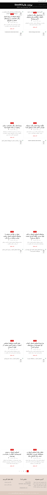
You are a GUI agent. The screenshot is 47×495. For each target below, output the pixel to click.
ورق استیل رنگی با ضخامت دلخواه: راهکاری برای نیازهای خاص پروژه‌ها (35, 17)
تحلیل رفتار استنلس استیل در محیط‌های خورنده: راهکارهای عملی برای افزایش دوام (35, 454)
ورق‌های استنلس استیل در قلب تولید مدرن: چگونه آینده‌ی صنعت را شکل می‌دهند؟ (35, 236)
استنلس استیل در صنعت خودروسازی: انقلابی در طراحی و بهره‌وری (12, 454)
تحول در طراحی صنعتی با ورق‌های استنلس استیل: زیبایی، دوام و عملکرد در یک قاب (12, 236)
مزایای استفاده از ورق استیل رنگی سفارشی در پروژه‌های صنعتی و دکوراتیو (12, 18)
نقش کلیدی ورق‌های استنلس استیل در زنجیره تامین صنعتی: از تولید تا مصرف (12, 345)
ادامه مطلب (35, 27)
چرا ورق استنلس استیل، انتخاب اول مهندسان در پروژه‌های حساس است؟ (35, 345)
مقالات (35, 12)
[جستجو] (1, 4)
